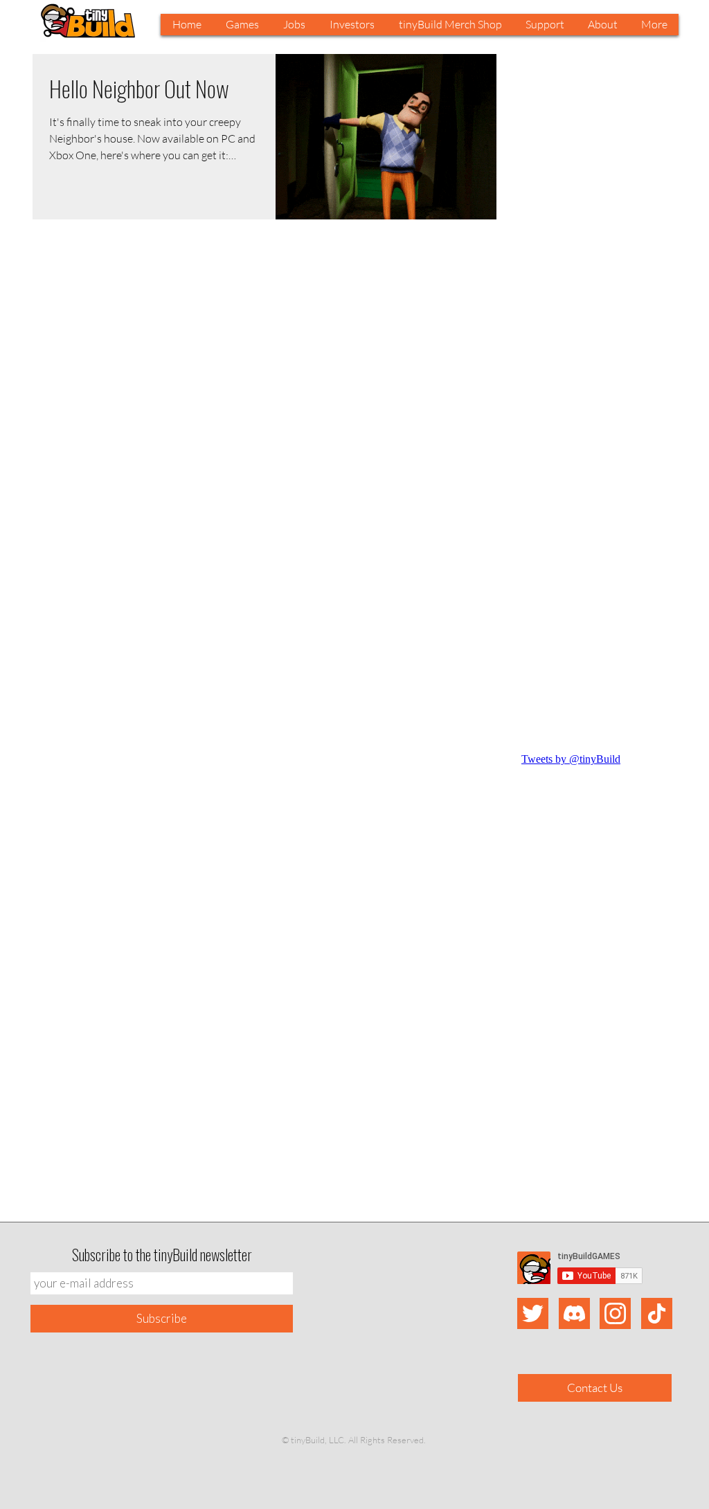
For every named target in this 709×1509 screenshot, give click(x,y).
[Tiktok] (656, 1313)
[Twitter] (532, 1313)
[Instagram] (615, 1313)
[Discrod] (574, 1313)
